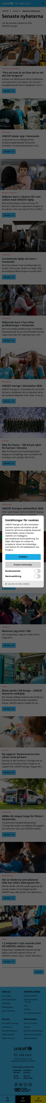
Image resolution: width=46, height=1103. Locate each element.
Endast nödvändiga (23, 565)
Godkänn (23, 557)
